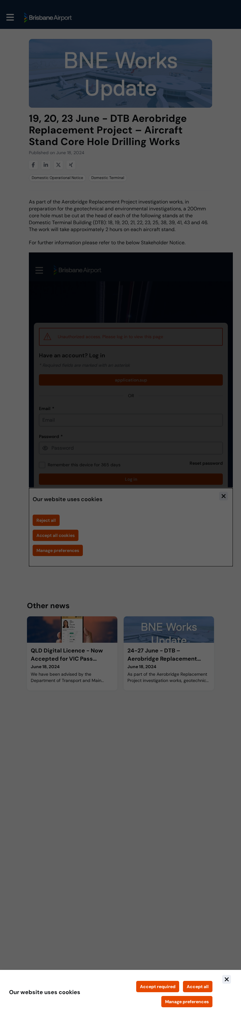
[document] (120, 993)
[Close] (226, 979)
